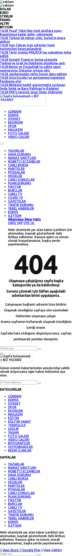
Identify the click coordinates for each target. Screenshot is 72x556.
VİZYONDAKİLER (20, 447)
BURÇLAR (15, 190)
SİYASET (14, 119)
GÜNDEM (14, 111)
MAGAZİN (15, 129)
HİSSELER (15, 176)
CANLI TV (15, 194)
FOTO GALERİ (18, 133)
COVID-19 (15, 197)
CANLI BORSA (18, 165)
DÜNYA (13, 115)
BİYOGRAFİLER (19, 443)
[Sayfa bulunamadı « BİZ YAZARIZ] (23, 105)
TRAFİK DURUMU (21, 205)
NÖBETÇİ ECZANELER (24, 161)
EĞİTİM (13, 418)
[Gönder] (39, 383)
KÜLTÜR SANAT (19, 421)
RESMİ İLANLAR (19, 450)
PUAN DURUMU (19, 183)
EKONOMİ (15, 122)
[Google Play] (30, 550)
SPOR (12, 126)
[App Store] (9, 550)
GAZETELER (17, 201)
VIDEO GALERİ (18, 137)
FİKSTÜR (14, 187)
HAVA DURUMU (19, 154)
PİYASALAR (16, 172)
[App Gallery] (51, 550)
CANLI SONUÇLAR (21, 179)
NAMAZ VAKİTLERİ (22, 158)
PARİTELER (16, 169)
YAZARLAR (16, 150)
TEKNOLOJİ (17, 425)
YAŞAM (13, 432)
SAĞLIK (13, 429)
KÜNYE (13, 212)
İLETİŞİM (14, 216)
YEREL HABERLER (21, 208)
